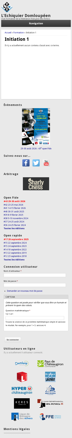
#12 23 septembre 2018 (15, 256)
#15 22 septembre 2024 (15, 243)
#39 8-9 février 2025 (13, 215)
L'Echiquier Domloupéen (26, 15)
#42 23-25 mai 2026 (13, 205)
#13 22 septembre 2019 (15, 253)
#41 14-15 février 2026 (15, 208)
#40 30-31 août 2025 (14, 211)
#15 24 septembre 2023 (15, 246)
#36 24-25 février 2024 (15, 225)
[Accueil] (6, 12)
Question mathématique (18, 311)
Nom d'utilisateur (12, 271)
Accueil (8, 32)
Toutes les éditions (14, 228)
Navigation (36, 23)
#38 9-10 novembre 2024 (16, 218)
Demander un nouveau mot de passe (24, 291)
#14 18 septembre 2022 (15, 249)
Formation (18, 32)
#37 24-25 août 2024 (14, 221)
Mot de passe (11, 281)
